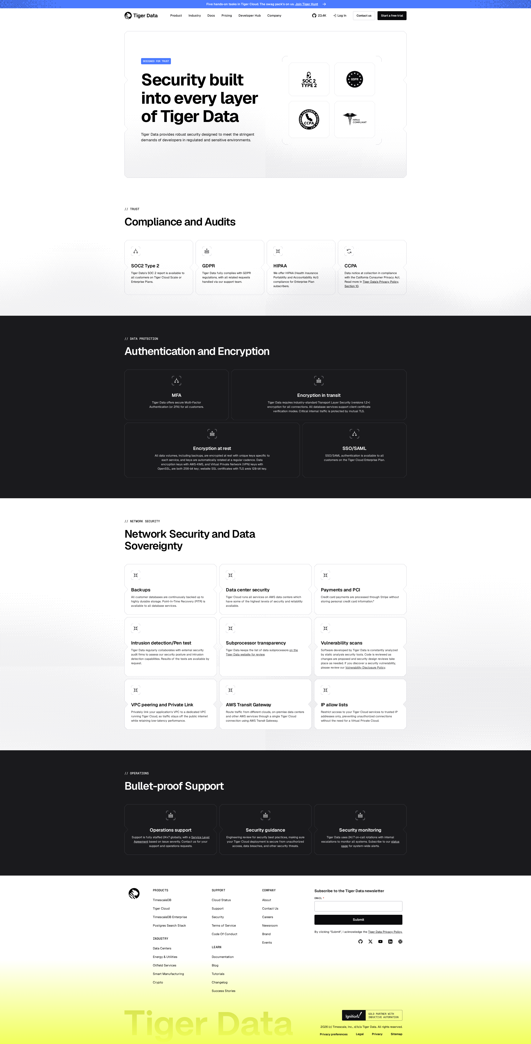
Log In (339, 15)
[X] (370, 941)
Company (274, 15)
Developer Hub (250, 15)
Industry (195, 15)
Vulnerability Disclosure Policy (365, 667)
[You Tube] (380, 941)
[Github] (360, 941)
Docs (211, 15)
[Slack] (400, 941)
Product (176, 15)
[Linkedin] (390, 941)
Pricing (227, 15)
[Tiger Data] (134, 893)
